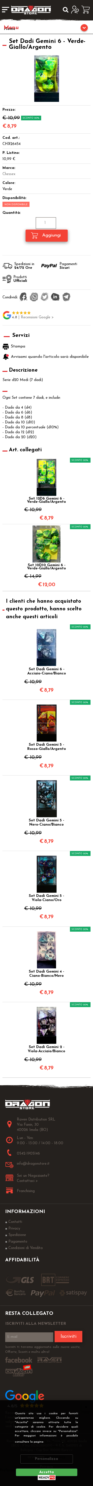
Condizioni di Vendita (25, 1248)
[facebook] (23, 297)
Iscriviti (68, 1336)
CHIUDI (86, 1407)
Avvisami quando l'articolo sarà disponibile (49, 357)
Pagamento (17, 1242)
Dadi (46, 28)
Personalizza (46, 1459)
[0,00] (87, 10)
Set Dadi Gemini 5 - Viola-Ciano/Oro (46, 898)
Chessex (8, 174)
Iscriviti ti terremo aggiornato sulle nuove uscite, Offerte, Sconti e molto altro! (42, 1349)
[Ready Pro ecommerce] (46, 1477)
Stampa (18, 346)
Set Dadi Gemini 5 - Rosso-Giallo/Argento (46, 747)
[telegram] (66, 297)
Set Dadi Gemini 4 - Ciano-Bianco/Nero (46, 974)
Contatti (15, 1222)
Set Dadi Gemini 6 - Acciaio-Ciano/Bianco (46, 671)
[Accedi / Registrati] (76, 10)
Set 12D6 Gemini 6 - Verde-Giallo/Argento (46, 500)
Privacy (55, 1441)
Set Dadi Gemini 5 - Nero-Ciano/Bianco (46, 823)
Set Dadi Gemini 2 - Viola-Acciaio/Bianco (46, 1049)
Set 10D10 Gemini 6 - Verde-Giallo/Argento (46, 567)
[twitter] (44, 297)
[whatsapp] (34, 297)
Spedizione (17, 1235)
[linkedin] (55, 297)
